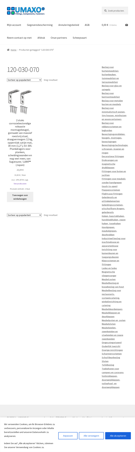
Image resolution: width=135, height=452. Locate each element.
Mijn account (14, 24)
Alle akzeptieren (118, 435)
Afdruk (41, 37)
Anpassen (68, 435)
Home (13, 49)
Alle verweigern (91, 435)
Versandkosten (20, 183)
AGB (87, 24)
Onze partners (59, 37)
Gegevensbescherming (40, 24)
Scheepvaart (80, 37)
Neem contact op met (19, 37)
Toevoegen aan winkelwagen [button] (20, 197)
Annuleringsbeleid (68, 24)
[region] (67, 434)
